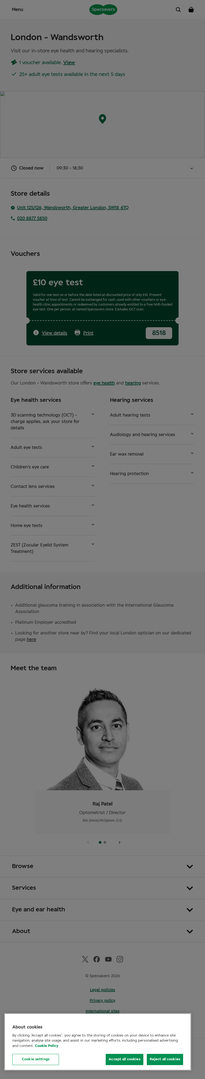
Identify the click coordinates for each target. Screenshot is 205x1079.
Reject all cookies (165, 1059)
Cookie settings (35, 1059)
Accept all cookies (124, 1059)
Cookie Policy (46, 1046)
